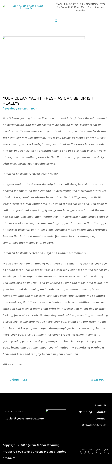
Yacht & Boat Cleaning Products (80, 4)
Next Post (100, 379)
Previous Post (15, 379)
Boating (10, 108)
